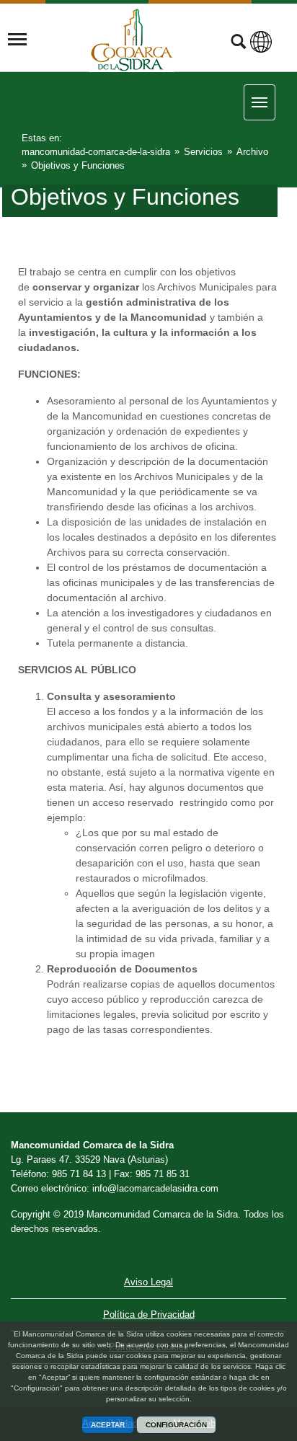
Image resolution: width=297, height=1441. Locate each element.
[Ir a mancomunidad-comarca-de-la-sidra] (131, 39)
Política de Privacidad (149, 1314)
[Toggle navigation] (17, 39)
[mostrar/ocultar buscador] (238, 43)
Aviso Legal (148, 1282)
